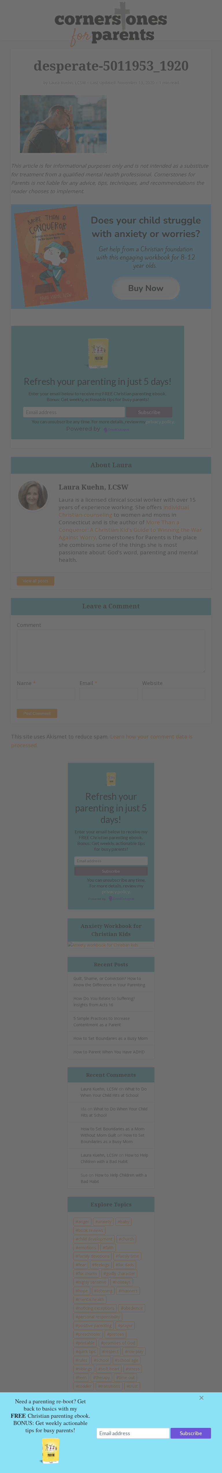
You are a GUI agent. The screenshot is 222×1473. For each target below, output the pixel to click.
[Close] (208, 1398)
